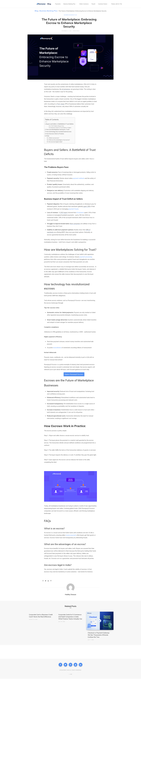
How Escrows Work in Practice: (55, 133)
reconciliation (57, 347)
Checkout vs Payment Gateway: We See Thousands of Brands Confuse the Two (99, 635)
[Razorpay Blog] (44, 4)
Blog (36, 11)
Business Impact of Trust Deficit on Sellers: (61, 127)
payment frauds (73, 209)
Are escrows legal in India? (55, 141)
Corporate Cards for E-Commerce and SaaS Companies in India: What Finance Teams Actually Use (70, 617)
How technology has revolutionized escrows (58, 131)
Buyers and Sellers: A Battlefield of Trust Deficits (60, 124)
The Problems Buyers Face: (57, 126)
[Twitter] (65, 664)
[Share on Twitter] (29, 92)
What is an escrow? (54, 138)
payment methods (78, 178)
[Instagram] (70, 664)
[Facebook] (60, 664)
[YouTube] (75, 664)
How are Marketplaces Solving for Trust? (58, 129)
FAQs (47, 136)
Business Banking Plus (48, 11)
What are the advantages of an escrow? (59, 140)
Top (71, 674)
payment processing (85, 257)
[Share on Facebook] (29, 88)
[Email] (29, 100)
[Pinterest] (51, 581)
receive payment (71, 535)
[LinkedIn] (29, 96)
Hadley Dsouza (70, 594)
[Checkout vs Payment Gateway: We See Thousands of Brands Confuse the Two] (99, 621)
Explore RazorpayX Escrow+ (74, 374)
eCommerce (80, 212)
